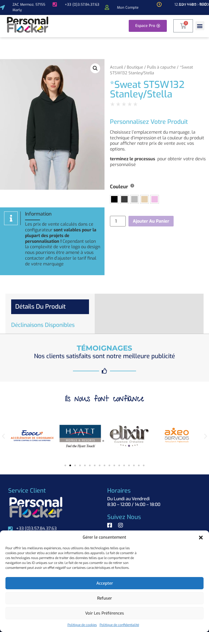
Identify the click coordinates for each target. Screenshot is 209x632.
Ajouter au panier (151, 221)
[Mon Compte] (106, 7)
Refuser (104, 598)
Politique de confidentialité (119, 625)
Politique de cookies (82, 625)
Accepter (104, 583)
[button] (201, 537)
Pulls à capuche (161, 67)
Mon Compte (128, 7)
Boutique (135, 67)
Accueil (116, 67)
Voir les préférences (104, 613)
